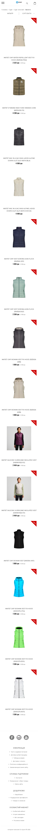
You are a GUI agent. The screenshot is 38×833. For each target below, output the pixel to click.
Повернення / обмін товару (19, 781)
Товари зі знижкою (19, 801)
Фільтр (10, 13)
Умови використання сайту (19, 767)
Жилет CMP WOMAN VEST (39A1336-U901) (19, 561)
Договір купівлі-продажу (19, 755)
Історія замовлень (19, 814)
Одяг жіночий (19, 10)
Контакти (19, 778)
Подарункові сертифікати (19, 797)
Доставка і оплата (19, 761)
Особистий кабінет (19, 811)
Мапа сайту (19, 784)
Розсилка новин (19, 820)
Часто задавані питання (19, 752)
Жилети (28, 10)
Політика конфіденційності (19, 764)
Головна (4, 10)
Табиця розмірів (19, 758)
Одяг (11, 10)
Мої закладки (19, 817)
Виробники (19, 794)
